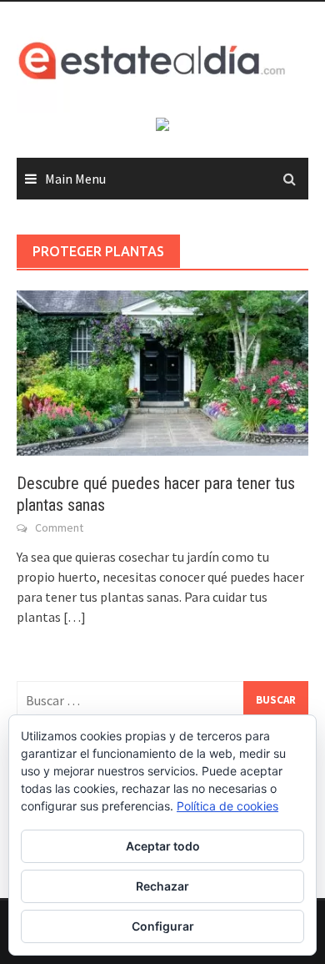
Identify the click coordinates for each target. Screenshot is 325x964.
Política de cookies (227, 806)
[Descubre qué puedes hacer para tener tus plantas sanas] (162, 371)
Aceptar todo (163, 846)
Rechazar (162, 886)
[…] (73, 616)
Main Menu (75, 178)
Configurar (163, 926)
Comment (59, 527)
